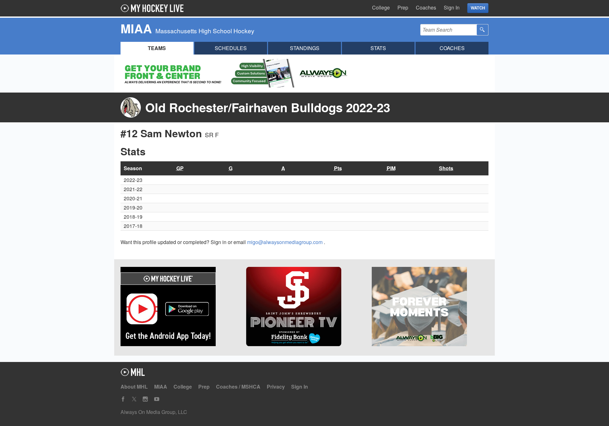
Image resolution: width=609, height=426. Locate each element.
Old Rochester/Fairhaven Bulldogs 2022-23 (267, 107)
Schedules (231, 48)
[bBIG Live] (430, 307)
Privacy (276, 386)
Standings (304, 48)
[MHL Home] (133, 374)
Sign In (452, 7)
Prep (402, 7)
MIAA (160, 386)
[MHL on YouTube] (156, 399)
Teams (157, 48)
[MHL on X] (134, 399)
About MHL (134, 386)
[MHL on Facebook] (123, 399)
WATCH (478, 8)
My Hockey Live (154, 8)
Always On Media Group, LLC (154, 412)
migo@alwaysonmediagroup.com (285, 242)
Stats (378, 48)
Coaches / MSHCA (238, 386)
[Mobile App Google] (179, 307)
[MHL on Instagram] (145, 399)
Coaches (426, 7)
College (381, 7)
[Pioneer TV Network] (304, 307)
